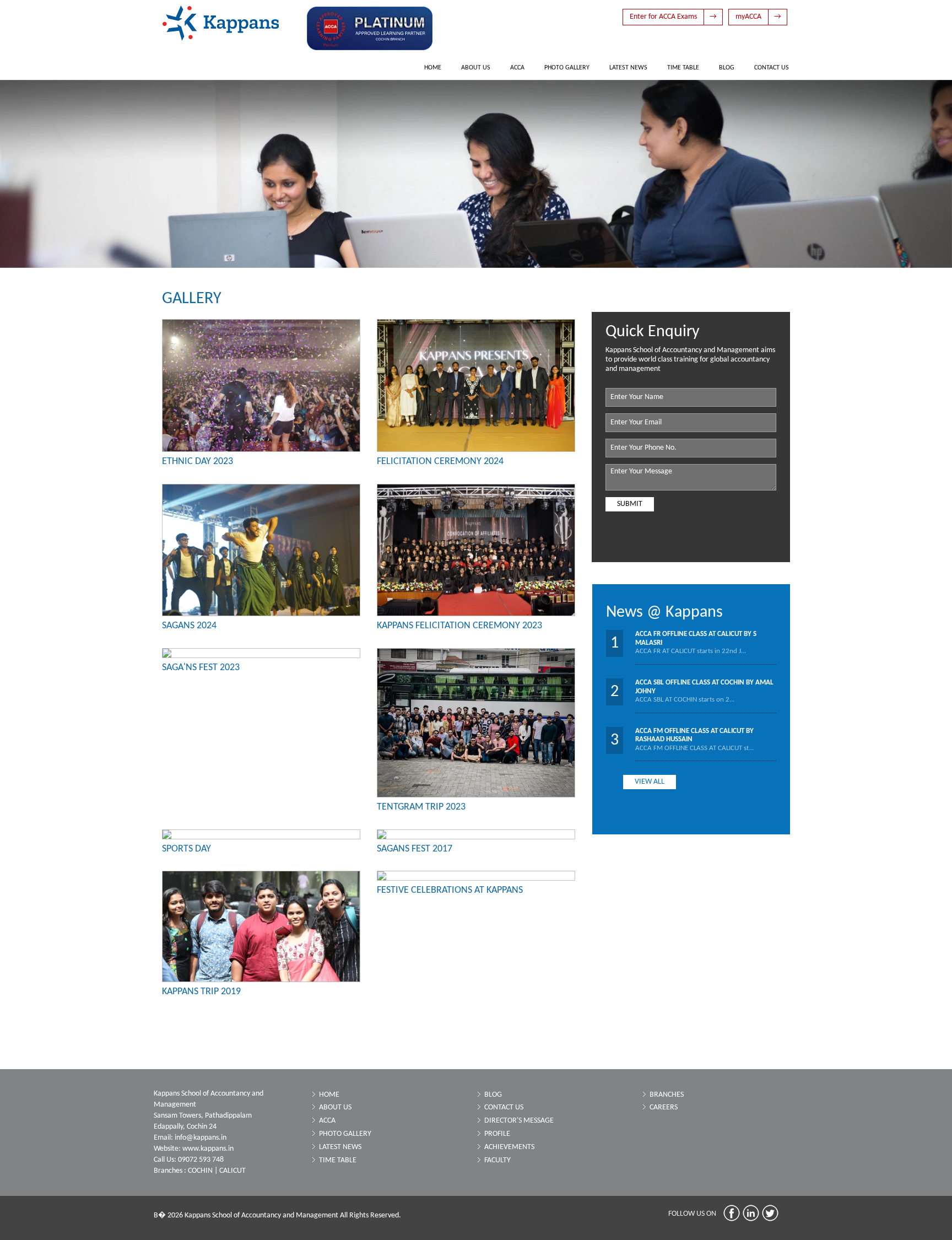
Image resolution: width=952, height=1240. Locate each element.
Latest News (628, 68)
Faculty (497, 1160)
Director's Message (519, 1121)
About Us (475, 68)
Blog (726, 68)
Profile (497, 1134)
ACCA (517, 68)
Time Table (683, 68)
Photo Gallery (566, 68)
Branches (667, 1095)
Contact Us (771, 68)
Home (432, 68)
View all (649, 782)
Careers (664, 1107)
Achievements (509, 1147)
